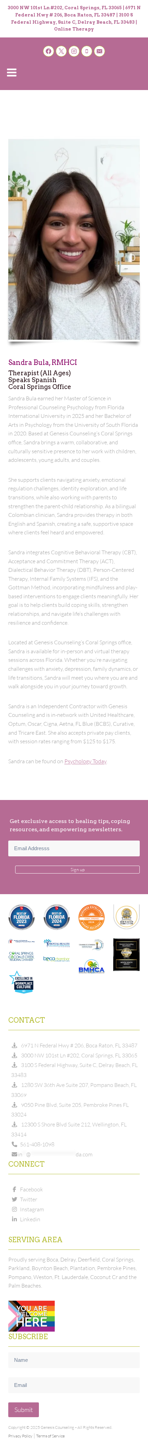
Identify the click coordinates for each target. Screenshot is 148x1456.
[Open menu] (11, 72)
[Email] (99, 51)
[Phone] (86, 51)
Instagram (31, 1209)
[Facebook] (48, 51)
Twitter (27, 1199)
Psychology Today (85, 761)
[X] (61, 51)
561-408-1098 (36, 1144)
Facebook (30, 1189)
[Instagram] (74, 51)
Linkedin (29, 1219)
